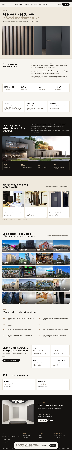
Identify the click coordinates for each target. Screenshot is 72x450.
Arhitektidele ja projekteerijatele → (11, 360)
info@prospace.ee (7, 386)
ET (58, 4)
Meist (32, 4)
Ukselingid (21, 4)
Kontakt (40, 440)
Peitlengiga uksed (26, 435)
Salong (40, 4)
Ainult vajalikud (44, 445)
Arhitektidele (45, 4)
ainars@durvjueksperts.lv (43, 386)
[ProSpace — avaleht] (3, 4)
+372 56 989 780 (7, 388)
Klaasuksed (25, 439)
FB (6, 442)
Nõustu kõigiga (52, 445)
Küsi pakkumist (65, 4)
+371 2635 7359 (41, 388)
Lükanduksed (25, 437)
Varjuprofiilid (27, 4)
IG (3, 442)
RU (60, 4)
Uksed (16, 4)
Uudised (35, 4)
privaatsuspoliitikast (28, 446)
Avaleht (3, 10)
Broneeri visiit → (42, 420)
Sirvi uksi (51, 420)
